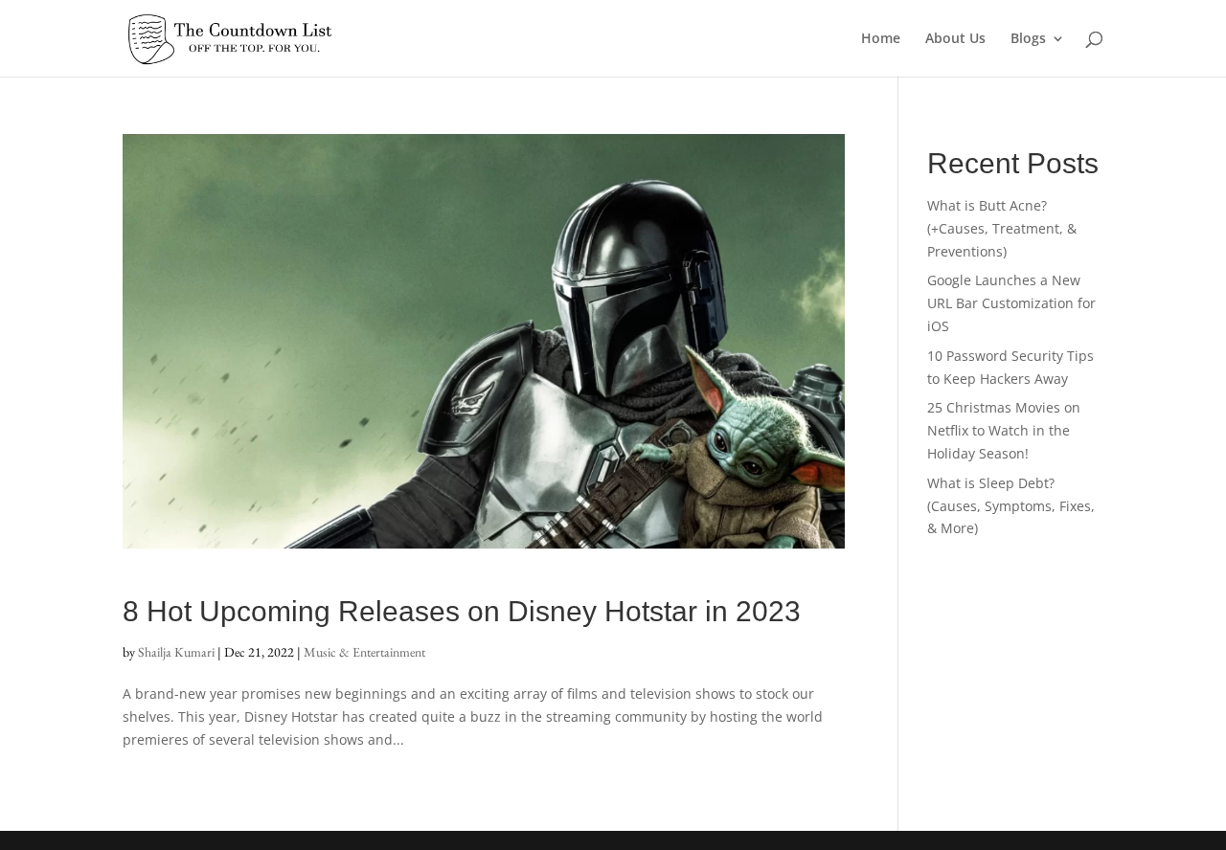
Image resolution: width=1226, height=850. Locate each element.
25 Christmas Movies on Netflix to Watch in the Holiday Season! (1003, 430)
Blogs (1028, 39)
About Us (955, 39)
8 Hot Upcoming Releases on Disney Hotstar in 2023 (462, 611)
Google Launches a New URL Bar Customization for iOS (1011, 303)
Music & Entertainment (364, 651)
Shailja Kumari (176, 651)
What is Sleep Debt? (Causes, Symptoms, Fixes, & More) (1011, 506)
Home (880, 39)
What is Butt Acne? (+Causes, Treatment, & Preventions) (1002, 228)
